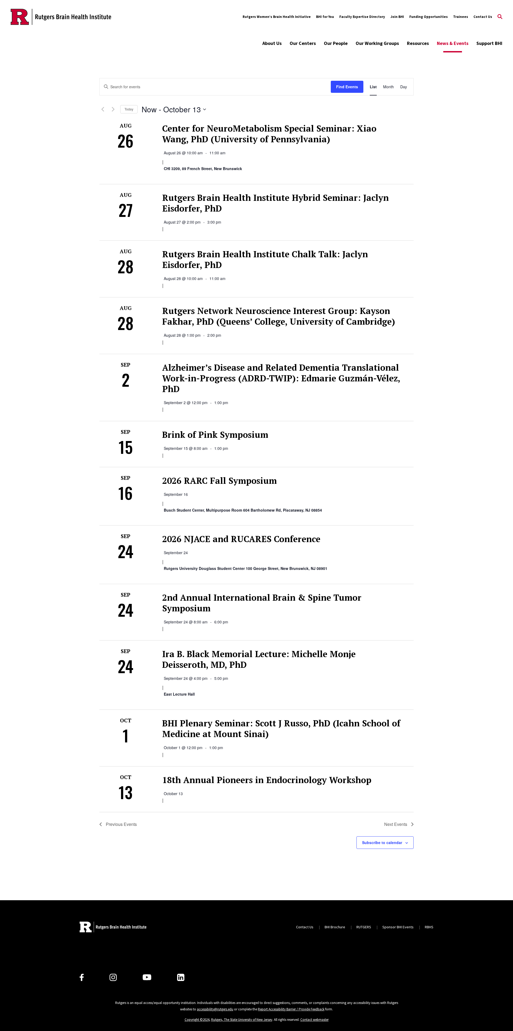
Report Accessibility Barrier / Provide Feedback (291, 1009)
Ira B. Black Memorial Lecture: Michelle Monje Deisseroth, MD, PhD (259, 659)
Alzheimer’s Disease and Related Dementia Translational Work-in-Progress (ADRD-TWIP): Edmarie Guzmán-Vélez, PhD (281, 378)
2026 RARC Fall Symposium (219, 480)
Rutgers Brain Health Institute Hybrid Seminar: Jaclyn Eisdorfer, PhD (275, 203)
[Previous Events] (102, 109)
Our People (336, 43)
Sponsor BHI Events (398, 927)
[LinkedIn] (180, 977)
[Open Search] (500, 17)
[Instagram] (113, 977)
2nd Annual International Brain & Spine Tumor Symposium (262, 603)
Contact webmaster (314, 1019)
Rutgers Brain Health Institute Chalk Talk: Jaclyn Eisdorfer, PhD (265, 259)
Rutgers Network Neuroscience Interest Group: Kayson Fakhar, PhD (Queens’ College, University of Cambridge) (278, 316)
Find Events (347, 86)
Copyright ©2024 (197, 1019)
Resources (418, 43)
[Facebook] (82, 977)
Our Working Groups (377, 43)
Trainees (460, 16)
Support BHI (489, 43)
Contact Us (482, 16)
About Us (272, 43)
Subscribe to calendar (382, 842)
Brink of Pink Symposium (215, 434)
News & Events (452, 43)
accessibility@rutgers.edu (215, 1009)
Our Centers (303, 43)
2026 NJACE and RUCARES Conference (241, 539)
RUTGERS (363, 927)
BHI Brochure (335, 927)
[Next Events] (113, 109)
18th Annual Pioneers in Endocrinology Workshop (266, 779)
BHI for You (325, 16)
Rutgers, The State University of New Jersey (241, 1019)
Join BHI (397, 16)
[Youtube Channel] (147, 977)
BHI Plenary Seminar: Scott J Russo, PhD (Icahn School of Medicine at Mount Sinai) (281, 728)
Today (129, 109)
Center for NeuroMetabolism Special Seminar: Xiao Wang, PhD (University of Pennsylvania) (269, 134)
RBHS (429, 927)
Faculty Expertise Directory (362, 16)
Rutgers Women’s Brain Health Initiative (277, 16)
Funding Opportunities (428, 16)
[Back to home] (113, 927)
